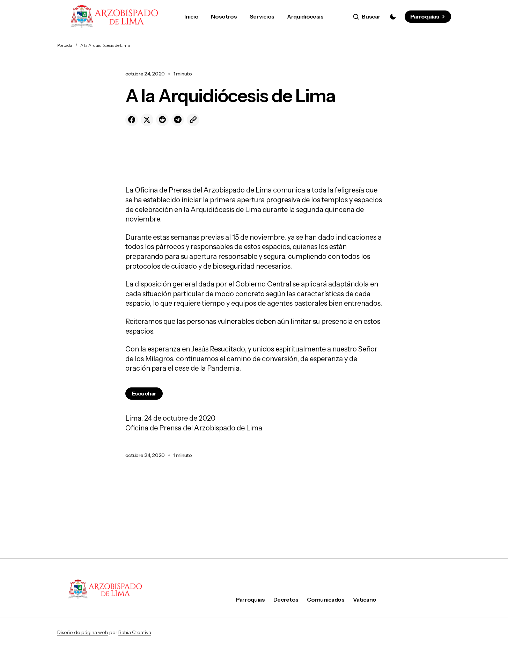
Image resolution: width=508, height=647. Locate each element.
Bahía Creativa (134, 632)
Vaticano (364, 599)
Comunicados (325, 599)
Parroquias (424, 16)
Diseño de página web (82, 632)
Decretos (286, 599)
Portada (64, 45)
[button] (367, 16)
